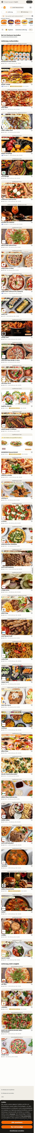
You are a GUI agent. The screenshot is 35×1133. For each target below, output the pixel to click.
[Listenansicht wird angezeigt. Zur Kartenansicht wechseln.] (32, 16)
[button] (3, 7)
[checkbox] (4, 23)
